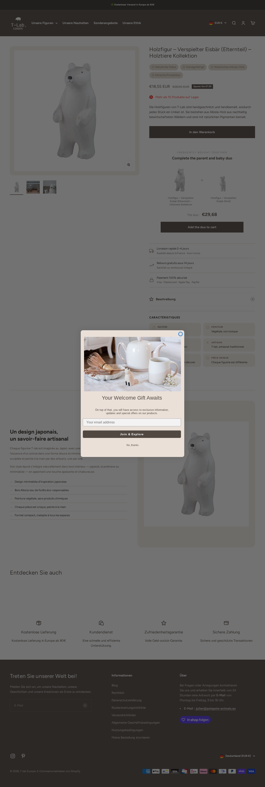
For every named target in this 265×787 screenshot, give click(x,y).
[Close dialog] (180, 334)
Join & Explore (132, 434)
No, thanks (132, 445)
